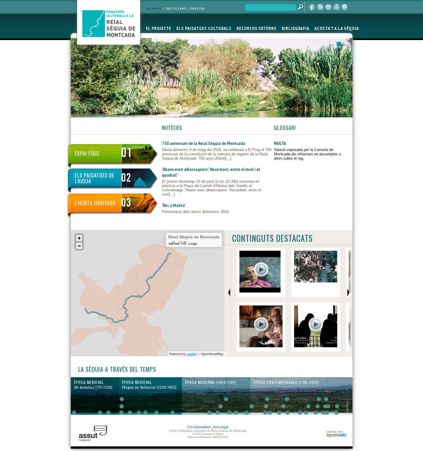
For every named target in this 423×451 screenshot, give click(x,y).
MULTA (280, 143)
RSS (320, 7)
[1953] (325, 406)
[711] (74, 412)
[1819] (266, 406)
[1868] (287, 412)
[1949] (323, 412)
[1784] (251, 406)
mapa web (336, 7)
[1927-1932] (316, 412)
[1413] (172, 412)
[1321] (145, 412)
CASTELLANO (176, 8)
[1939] (319, 399)
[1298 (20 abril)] (139, 412)
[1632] (220, 406)
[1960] (328, 406)
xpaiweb (336, 433)
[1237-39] (121, 412)
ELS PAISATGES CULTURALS (203, 28)
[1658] (226, 399)
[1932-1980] (337, 406)
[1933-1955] (326, 399)
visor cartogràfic (344, 7)
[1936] (317, 406)
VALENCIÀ (153, 8)
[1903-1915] (308, 406)
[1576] (209, 412)
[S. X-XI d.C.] (100, 412)
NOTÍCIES (172, 127)
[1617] (217, 412)
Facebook (312, 7)
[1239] (121, 406)
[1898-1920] (306, 412)
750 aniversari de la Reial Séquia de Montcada (203, 143)
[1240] (122, 399)
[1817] (265, 412)
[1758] (246, 412)
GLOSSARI (285, 127)
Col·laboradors (199, 427)
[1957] (327, 412)
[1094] (108, 412)
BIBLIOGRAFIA (295, 28)
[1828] (270, 412)
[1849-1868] (283, 406)
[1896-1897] (300, 412)
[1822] (267, 399)
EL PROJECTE (158, 28)
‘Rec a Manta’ (173, 205)
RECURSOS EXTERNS (257, 28)
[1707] (236, 412)
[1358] (156, 412)
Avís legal (220, 427)
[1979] (336, 412)
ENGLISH (197, 8)
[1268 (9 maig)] (130, 412)
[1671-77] (229, 412)
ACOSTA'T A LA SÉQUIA (337, 28)
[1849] (279, 412)
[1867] (287, 399)
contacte (328, 7)
